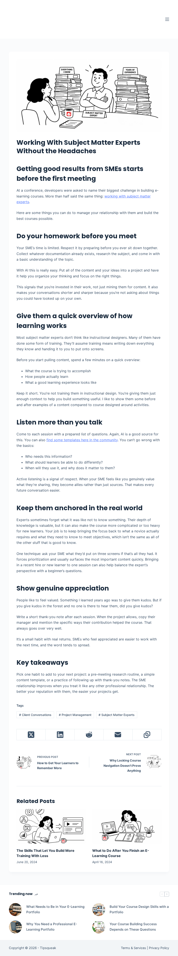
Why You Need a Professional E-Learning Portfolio (51, 926)
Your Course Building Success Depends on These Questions (133, 926)
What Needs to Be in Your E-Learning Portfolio (55, 909)
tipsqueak (44, 15)
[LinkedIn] (60, 734)
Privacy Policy (159, 948)
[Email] (118, 734)
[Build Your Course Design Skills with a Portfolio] (98, 909)
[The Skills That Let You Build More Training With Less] (51, 826)
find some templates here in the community (82, 440)
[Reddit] (89, 734)
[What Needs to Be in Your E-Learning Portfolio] (15, 909)
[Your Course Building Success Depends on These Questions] (98, 926)
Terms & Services (133, 948)
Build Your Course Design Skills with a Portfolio (139, 909)
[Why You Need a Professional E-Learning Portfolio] (15, 926)
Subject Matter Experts (117, 715)
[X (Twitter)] (31, 734)
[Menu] (167, 19)
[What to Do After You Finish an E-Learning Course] (127, 826)
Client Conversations (35, 715)
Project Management (75, 715)
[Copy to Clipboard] (147, 734)
